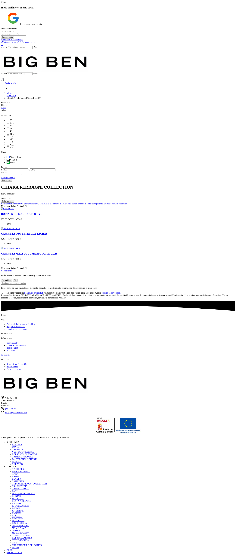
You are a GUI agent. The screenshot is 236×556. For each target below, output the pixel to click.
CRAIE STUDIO (19, 486)
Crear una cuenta (14, 369)
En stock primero (111, 204)
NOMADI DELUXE (21, 535)
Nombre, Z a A (58, 204)
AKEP (15, 474)
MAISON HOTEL (20, 525)
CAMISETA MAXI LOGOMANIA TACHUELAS (29, 253)
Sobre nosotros (13, 343)
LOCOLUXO (18, 520)
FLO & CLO (17, 498)
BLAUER (16, 479)
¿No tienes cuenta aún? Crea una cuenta (18, 42)
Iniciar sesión (7, 37)
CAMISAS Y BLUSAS (22, 457)
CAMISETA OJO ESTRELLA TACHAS (24, 233)
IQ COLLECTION (20, 506)
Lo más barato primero (75, 204)
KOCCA (16, 516)
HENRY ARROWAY (21, 501)
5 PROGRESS (18, 469)
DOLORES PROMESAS (23, 493)
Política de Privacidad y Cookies (21, 324)
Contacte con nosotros (16, 345)
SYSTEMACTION (20, 540)
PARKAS (16, 461)
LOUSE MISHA (19, 523)
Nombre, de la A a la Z (41, 204)
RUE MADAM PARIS (22, 538)
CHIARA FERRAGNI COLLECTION (29, 484)
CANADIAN (18, 481)
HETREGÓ (17, 503)
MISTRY (16, 530)
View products (8, 177)
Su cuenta (5, 355)
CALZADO (17, 464)
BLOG (10, 550)
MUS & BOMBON (20, 533)
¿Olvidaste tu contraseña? (12, 39)
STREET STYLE (14, 552)
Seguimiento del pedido (17, 364)
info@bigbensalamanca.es (16, 412)
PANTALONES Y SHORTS (24, 459)
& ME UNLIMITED (21, 471)
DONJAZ (16, 496)
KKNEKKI (17, 513)
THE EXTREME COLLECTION (27, 545)
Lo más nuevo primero (21, 204)
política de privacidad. (111, 293)
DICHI (15, 491)
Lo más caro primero (94, 204)
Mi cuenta (11, 350)
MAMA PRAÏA (19, 528)
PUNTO (16, 447)
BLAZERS (17, 444)
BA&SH (16, 476)
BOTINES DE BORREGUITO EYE (21, 213)
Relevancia (7, 201)
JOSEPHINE (18, 511)
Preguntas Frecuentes (16, 326)
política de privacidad (33, 293)
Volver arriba (7, 271)
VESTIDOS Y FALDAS (23, 452)
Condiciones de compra (17, 329)
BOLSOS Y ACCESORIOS (24, 454)
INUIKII (16, 508)
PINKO (15, 547)
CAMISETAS (18, 449)
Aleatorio (123, 204)
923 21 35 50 (10, 409)
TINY (14, 543)
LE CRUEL (17, 518)
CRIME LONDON (20, 488)
